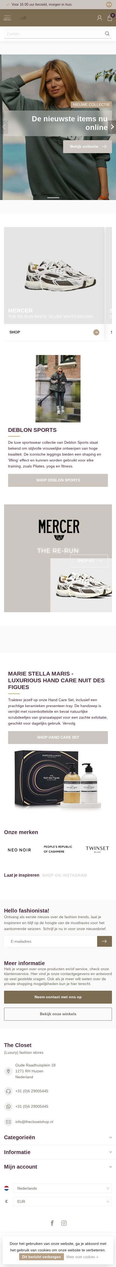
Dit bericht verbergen (41, 1257)
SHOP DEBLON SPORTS (58, 480)
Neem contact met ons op (58, 997)
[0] (110, 17)
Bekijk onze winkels (58, 1014)
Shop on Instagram (65, 875)
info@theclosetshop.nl (34, 1122)
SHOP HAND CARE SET (58, 737)
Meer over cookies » (82, 1257)
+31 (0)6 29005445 (31, 1091)
